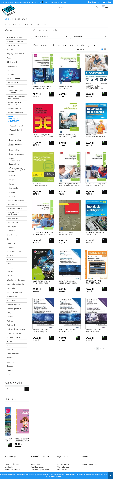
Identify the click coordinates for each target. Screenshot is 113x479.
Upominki (10, 362)
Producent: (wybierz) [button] (41, 37)
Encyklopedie (12, 235)
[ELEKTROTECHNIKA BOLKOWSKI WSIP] (69, 215)
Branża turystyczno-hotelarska (16, 91)
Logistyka (12, 196)
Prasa (9, 345)
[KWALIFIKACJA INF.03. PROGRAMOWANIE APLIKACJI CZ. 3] (96, 313)
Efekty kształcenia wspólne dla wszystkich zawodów (16, 170)
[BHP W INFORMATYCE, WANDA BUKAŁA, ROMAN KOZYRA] (69, 118)
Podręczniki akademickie (16, 329)
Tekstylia (10, 358)
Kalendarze (11, 247)
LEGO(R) (10, 268)
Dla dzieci (10, 70)
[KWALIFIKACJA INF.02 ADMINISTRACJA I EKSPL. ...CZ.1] (69, 264)
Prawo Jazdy (11, 341)
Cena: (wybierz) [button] (78, 37)
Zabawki (10, 366)
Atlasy (9, 58)
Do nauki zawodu (13, 78)
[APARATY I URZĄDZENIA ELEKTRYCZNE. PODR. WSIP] (43, 118)
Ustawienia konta (62, 467)
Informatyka (13, 188)
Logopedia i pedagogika (15, 284)
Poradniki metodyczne (15, 337)
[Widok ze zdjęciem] (102, 49)
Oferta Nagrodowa (14, 309)
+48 (32, 2)
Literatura (10, 276)
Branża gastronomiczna (14, 135)
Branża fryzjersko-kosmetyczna (15, 103)
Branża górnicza (15, 140)
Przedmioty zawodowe (15, 41)
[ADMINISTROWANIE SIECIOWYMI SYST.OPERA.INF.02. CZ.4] (69, 69)
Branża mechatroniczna (14, 159)
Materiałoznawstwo (16, 200)
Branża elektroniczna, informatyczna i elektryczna (14, 119)
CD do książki (12, 62)
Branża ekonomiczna (16, 154)
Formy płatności (36, 464)
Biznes (11, 87)
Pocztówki (10, 317)
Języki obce (11, 243)
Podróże (10, 321)
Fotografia (12, 180)
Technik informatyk (17, 126)
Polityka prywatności (12, 470)
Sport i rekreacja (13, 354)
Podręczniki (11, 325)
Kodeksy (10, 255)
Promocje (10, 374)
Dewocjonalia (12, 66)
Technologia (13, 218)
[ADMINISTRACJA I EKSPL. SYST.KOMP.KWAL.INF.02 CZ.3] (43, 69)
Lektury (9, 272)
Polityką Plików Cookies (51, 475)
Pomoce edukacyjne (14, 333)
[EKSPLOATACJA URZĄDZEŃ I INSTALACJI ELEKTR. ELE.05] (43, 215)
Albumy (10, 50)
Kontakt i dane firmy (89, 464)
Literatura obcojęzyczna (16, 280)
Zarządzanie (13, 223)
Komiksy (10, 259)
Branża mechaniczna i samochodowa (16, 97)
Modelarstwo (12, 296)
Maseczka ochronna (14, 292)
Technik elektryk (16, 130)
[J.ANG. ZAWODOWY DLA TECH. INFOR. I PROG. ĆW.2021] (43, 264)
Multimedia (11, 300)
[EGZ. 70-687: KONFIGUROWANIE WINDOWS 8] (43, 167)
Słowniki (10, 350)
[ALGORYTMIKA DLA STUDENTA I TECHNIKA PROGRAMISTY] (96, 69)
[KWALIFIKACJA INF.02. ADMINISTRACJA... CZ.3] (43, 313)
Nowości (10, 370)
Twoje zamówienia (63, 464)
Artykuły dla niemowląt (15, 54)
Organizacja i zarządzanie (13, 213)
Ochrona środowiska (16, 208)
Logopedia (11, 288)
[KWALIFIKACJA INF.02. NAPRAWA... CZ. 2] (69, 313)
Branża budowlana (16, 112)
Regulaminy (9, 467)
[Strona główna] (8, 10)
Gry (8, 239)
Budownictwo (14, 164)
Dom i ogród (11, 227)
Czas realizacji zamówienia (40, 470)
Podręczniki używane (15, 37)
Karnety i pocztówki (14, 251)
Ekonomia (12, 176)
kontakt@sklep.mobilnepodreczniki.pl (15, 2)
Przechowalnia (61, 470)
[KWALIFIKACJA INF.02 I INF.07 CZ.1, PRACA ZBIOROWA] (96, 264)
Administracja (14, 82)
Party (9, 313)
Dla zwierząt (11, 74)
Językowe (12, 192)
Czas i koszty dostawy (38, 467)
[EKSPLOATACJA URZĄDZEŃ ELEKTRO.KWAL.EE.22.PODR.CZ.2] (96, 167)
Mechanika (13, 204)
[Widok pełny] (105, 49)
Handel (11, 184)
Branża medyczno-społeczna (15, 145)
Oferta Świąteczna (14, 304)
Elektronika (11, 231)
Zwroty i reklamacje (12, 464)
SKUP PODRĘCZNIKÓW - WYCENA (55, 2)
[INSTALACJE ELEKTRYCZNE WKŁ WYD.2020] (96, 215)
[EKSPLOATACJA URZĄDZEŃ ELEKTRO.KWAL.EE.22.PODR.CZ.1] (69, 167)
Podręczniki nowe (13, 46)
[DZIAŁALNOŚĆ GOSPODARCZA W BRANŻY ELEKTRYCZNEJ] (96, 118)
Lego (8, 263)
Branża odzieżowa (16, 150)
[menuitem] (8, 19)
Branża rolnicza (15, 108)
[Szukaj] (97, 7)
